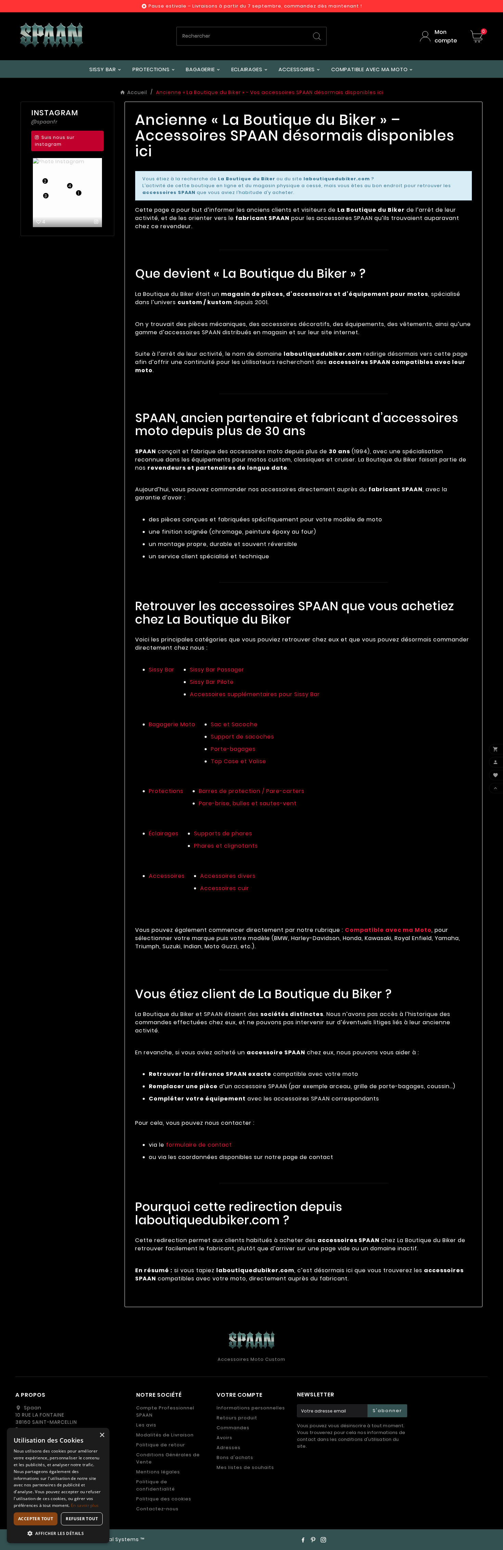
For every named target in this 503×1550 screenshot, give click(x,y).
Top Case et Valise (238, 761)
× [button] (101, 1435)
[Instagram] (323, 1540)
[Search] (317, 36)
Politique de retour (160, 1445)
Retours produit (237, 1418)
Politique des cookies (163, 1499)
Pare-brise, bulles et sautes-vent (248, 803)
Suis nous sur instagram (55, 140)
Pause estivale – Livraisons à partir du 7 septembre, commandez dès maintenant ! (255, 6)
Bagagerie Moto (172, 724)
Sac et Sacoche (234, 724)
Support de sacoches (242, 737)
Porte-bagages (233, 749)
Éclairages (164, 833)
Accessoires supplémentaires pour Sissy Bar (255, 694)
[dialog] (58, 1485)
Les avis (146, 1425)
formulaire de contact (199, 1145)
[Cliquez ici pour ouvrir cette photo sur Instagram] (96, 221)
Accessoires (167, 876)
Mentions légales (158, 1472)
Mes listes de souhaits (245, 1467)
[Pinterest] (313, 1540)
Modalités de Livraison (165, 1435)
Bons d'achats (235, 1457)
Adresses (229, 1447)
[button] (58, 1533)
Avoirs (224, 1437)
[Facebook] (303, 1540)
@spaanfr (44, 121)
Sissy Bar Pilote (212, 682)
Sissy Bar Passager (217, 670)
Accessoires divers (228, 876)
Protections (166, 791)
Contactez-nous (157, 1509)
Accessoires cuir (224, 888)
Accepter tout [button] (35, 1519)
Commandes (233, 1427)
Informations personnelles (251, 1408)
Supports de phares (223, 833)
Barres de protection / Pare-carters (252, 791)
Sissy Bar (162, 670)
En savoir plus (85, 1505)
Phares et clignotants (226, 846)
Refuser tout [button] (82, 1519)
